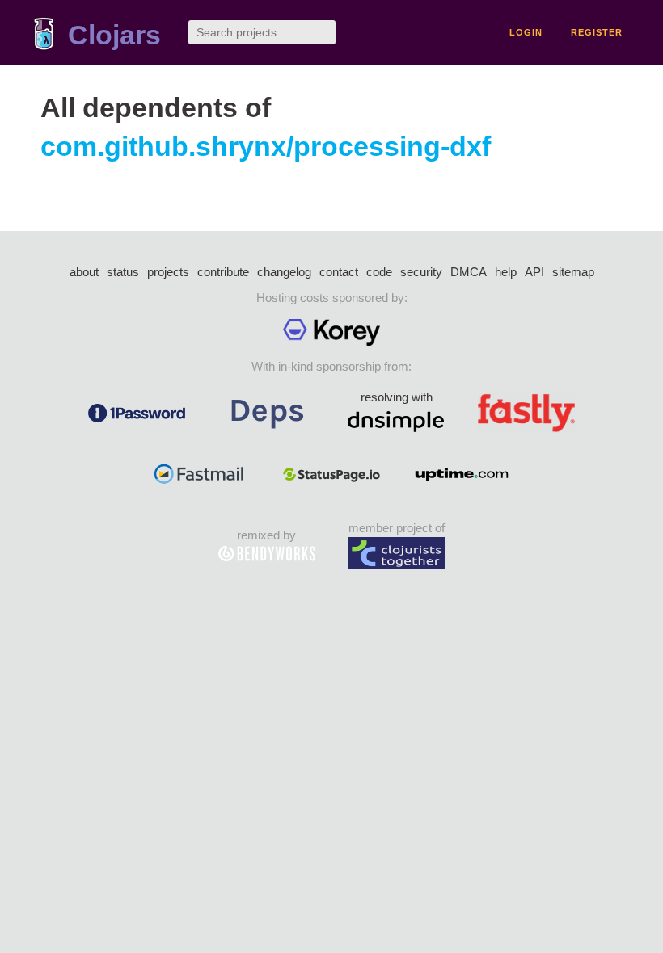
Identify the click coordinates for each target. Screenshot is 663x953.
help (506, 272)
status (123, 272)
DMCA (468, 272)
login (526, 32)
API (534, 272)
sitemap (573, 272)
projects (168, 272)
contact (338, 272)
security (421, 272)
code (379, 272)
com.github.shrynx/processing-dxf (265, 147)
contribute (223, 272)
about (84, 272)
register (597, 32)
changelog (284, 272)
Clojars (114, 35)
